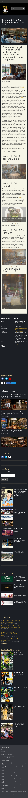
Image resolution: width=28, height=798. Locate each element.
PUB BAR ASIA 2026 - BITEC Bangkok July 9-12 (20, 595)
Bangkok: (3, 769)
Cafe (20, 763)
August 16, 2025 (4, 397)
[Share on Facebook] (2, 378)
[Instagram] (9, 457)
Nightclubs (3, 753)
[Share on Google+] (10, 378)
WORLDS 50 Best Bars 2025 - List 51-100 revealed (20, 530)
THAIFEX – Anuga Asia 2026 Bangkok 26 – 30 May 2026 (20, 603)
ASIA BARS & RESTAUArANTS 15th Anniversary (20, 540)
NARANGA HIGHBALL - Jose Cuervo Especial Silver (20, 706)
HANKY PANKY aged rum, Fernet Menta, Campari (19, 725)
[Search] (2, 1)
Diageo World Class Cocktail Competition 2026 (20, 586)
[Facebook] (2, 457)
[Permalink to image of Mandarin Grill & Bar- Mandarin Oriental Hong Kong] (14, 35)
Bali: (2, 775)
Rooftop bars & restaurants (6, 754)
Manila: (2, 778)
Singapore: (3, 763)
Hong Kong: (3, 766)
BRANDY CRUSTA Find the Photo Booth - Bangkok (20, 674)
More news (4, 643)
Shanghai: (3, 781)
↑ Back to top (14, 795)
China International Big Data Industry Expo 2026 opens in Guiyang (10, 639)
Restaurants (3, 751)
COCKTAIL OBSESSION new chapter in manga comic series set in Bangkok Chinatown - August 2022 (20, 492)
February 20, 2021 (5, 434)
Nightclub (17, 763)
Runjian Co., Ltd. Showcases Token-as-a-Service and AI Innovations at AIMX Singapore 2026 (11, 626)
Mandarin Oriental (19, 331)
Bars (2, 749)
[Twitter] (6, 457)
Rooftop (24, 763)
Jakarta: (2, 772)
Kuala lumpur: (4, 784)
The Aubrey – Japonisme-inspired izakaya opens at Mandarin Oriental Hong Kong (13, 432)
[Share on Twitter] (6, 378)
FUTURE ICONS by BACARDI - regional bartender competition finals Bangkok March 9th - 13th (20, 579)
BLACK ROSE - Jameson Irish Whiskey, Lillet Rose (20, 689)
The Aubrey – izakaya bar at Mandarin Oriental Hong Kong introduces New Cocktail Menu (13, 413)
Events (2, 764)
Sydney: (2, 787)
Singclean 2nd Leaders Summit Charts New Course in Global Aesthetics (11, 621)
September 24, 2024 (5, 416)
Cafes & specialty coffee (6, 757)
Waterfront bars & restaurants (7, 756)
